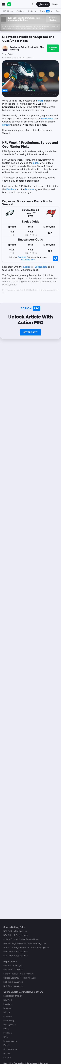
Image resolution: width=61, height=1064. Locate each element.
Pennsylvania (9, 1024)
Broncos (29, 189)
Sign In (54, 4)
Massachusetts (10, 1041)
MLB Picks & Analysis (13, 982)
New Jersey (8, 1020)
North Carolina (10, 1049)
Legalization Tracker (12, 996)
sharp (41, 100)
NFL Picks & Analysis (13, 965)
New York (7, 1000)
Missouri (7, 1053)
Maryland (7, 1008)
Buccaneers (41, 266)
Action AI (25, 47)
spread (6, 124)
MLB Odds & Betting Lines (15, 951)
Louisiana (7, 1004)
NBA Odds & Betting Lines (15, 935)
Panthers (11, 189)
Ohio (5, 1037)
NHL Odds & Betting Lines (15, 955)
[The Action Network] (9, 4)
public (36, 162)
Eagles (26, 266)
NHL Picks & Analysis (13, 986)
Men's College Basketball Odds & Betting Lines (24, 943)
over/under (47, 118)
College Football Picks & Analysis (18, 973)
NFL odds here (28, 259)
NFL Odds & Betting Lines (15, 931)
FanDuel (22, 257)
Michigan (7, 1033)
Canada (7, 1057)
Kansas (6, 1045)
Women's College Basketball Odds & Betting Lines (26, 947)
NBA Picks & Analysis (13, 969)
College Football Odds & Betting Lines (20, 939)
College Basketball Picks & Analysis (19, 978)
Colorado (7, 1016)
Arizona (6, 1012)
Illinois (6, 1028)
